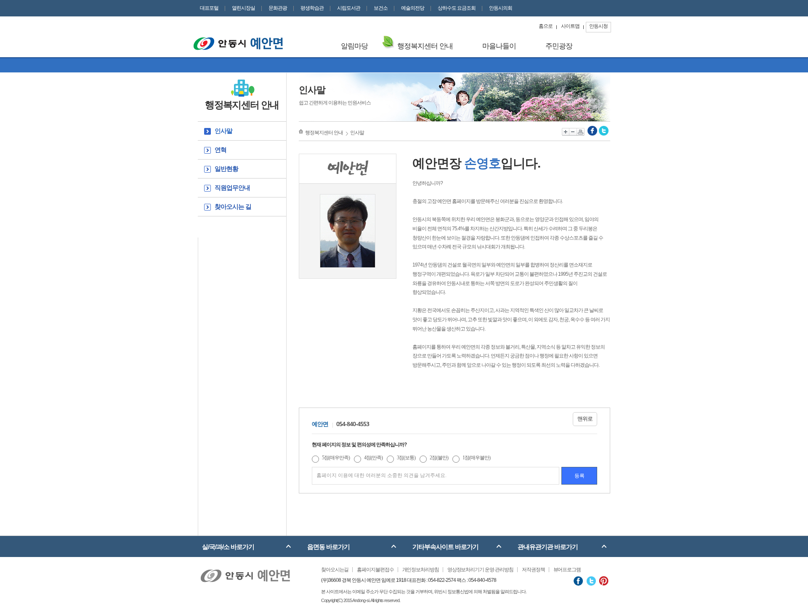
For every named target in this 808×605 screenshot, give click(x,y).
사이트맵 (570, 26)
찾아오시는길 (334, 570)
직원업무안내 (232, 187)
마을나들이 (499, 46)
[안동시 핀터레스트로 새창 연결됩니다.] (604, 581)
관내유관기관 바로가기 (548, 546)
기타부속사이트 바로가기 (445, 546)
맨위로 (585, 419)
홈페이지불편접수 (375, 570)
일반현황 (226, 168)
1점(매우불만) (476, 458)
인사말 (223, 130)
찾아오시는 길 (233, 206)
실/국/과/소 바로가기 (228, 546)
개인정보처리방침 (420, 570)
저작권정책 (533, 570)
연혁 (220, 149)
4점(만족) (373, 458)
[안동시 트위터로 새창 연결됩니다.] (591, 581)
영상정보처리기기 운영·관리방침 (480, 570)
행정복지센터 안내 (425, 46)
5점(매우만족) (336, 458)
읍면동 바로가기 (328, 546)
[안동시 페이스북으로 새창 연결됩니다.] (578, 581)
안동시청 (598, 26)
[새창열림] (592, 130)
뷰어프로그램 (567, 570)
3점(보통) (406, 458)
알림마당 (354, 46)
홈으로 (546, 26)
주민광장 (558, 46)
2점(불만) (439, 458)
